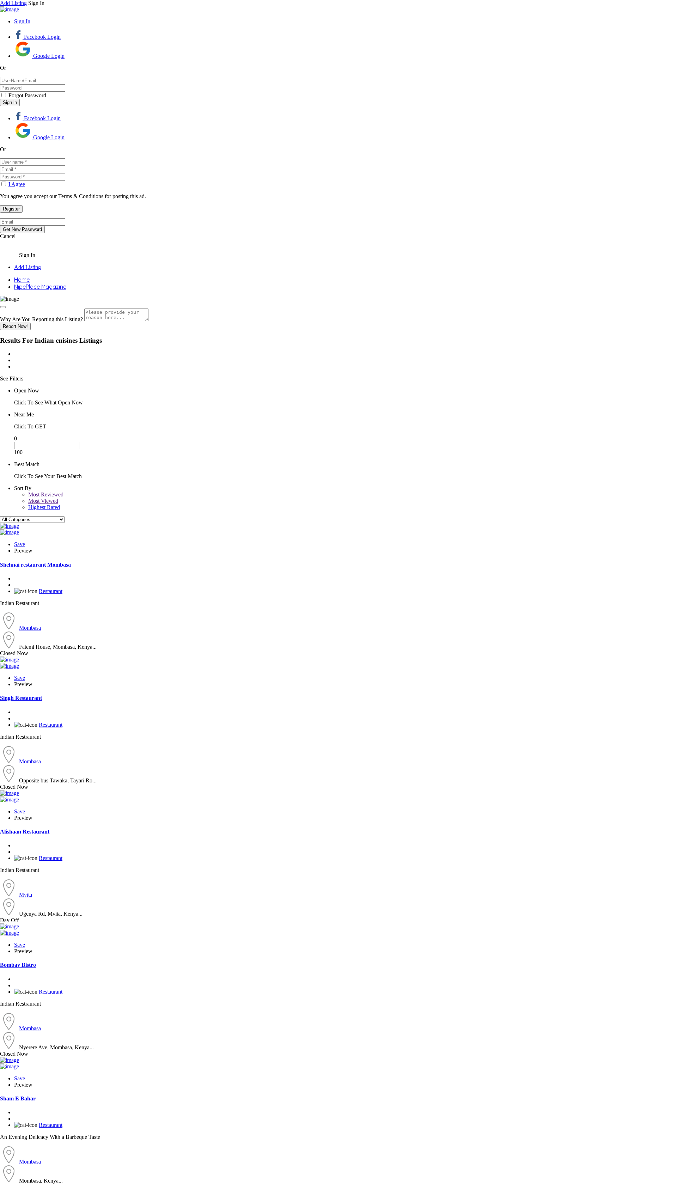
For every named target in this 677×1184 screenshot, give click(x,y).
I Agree (16, 184)
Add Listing (13, 3)
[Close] (3, 307)
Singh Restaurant (21, 698)
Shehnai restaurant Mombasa (35, 565)
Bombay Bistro (18, 965)
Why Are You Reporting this (41, 319)
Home (22, 279)
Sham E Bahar (18, 1098)
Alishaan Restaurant (24, 832)
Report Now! (15, 326)
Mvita (25, 895)
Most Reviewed (45, 495)
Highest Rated (44, 507)
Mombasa (30, 628)
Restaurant (50, 591)
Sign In (22, 21)
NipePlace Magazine (40, 286)
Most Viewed (43, 501)
